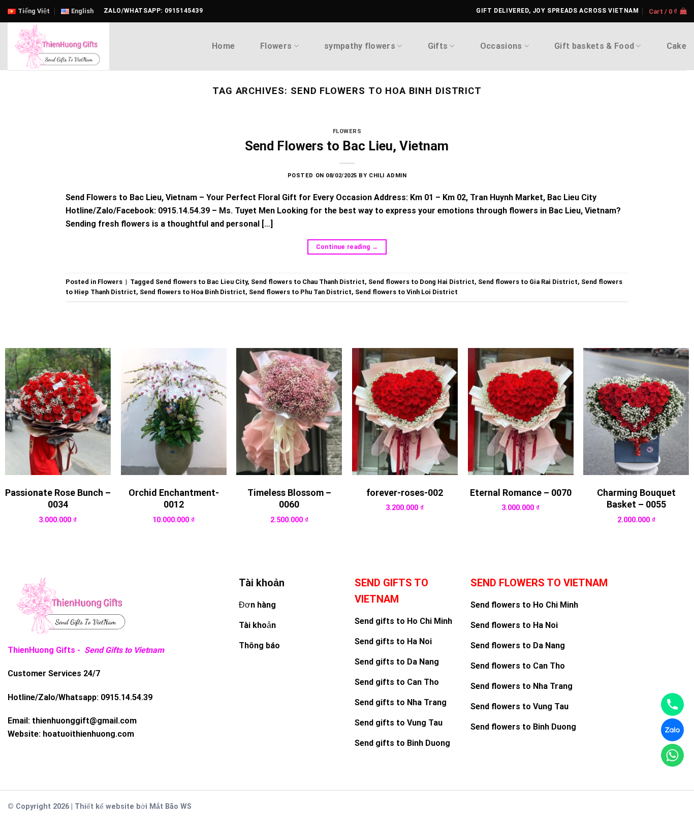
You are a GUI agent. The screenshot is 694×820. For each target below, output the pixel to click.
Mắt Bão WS (170, 806)
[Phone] (672, 704)
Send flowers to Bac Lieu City (201, 282)
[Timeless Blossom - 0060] (289, 411)
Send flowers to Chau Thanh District (308, 282)
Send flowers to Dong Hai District (421, 282)
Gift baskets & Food (594, 46)
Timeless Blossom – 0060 (289, 498)
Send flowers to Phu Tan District (300, 292)
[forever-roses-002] (405, 411)
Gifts (438, 46)
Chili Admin (387, 175)
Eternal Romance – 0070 (521, 492)
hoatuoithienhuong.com (88, 734)
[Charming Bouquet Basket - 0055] (636, 411)
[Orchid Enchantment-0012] (174, 411)
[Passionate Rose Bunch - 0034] (58, 411)
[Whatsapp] (672, 755)
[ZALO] (672, 729)
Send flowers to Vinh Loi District (406, 292)
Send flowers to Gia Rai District (528, 282)
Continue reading (347, 246)
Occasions (501, 46)
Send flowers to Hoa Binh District (192, 292)
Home (223, 46)
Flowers (276, 46)
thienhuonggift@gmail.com (84, 721)
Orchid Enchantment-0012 (174, 498)
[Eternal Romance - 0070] (521, 411)
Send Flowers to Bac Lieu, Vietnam (347, 145)
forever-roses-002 (404, 492)
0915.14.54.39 (126, 697)
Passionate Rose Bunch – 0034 (58, 498)
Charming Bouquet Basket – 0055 (636, 498)
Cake (676, 46)
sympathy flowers (359, 46)
